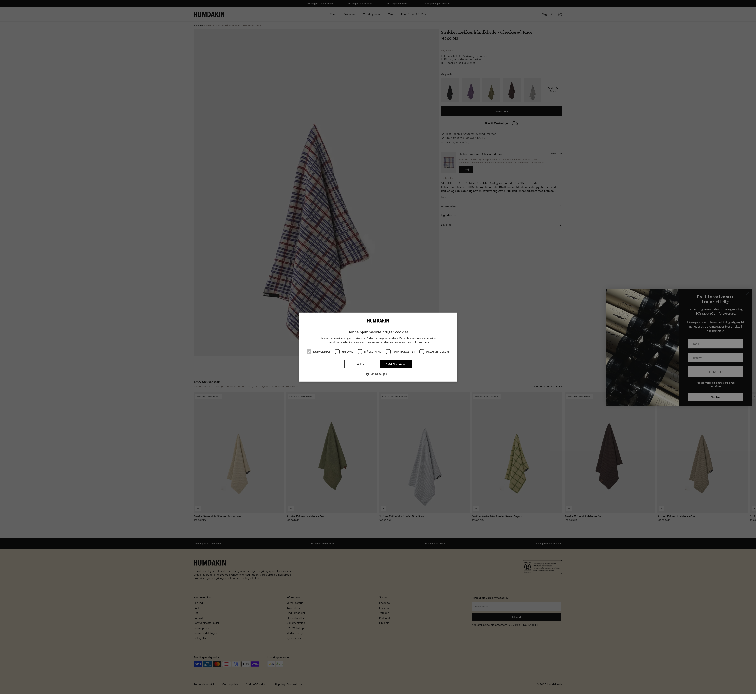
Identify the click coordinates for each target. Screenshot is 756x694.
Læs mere (423, 342)
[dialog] (378, 346)
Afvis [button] (360, 364)
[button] (378, 374)
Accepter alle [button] (395, 364)
